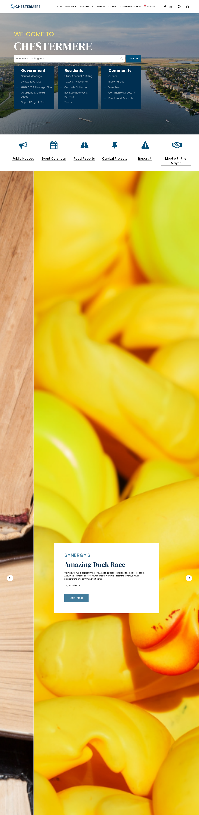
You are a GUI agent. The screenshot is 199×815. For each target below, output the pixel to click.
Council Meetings (31, 76)
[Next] (189, 578)
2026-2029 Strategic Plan (36, 87)
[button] (128, 596)
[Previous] (10, 578)
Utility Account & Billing (78, 76)
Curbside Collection (76, 87)
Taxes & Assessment (77, 81)
